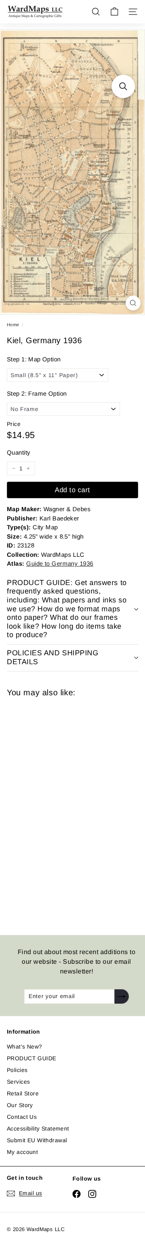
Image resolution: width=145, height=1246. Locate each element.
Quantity (18, 452)
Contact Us (22, 1117)
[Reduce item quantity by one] (14, 468)
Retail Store (23, 1093)
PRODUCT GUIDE (31, 1058)
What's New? (24, 1046)
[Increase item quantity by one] (28, 468)
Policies (17, 1070)
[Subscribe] (121, 996)
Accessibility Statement (38, 1128)
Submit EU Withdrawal (37, 1140)
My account (22, 1152)
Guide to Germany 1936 (59, 563)
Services (18, 1081)
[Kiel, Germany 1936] (64, 811)
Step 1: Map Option (34, 359)
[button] (123, 86)
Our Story (20, 1105)
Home (13, 324)
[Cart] (114, 11)
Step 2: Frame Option (36, 393)
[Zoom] (133, 303)
